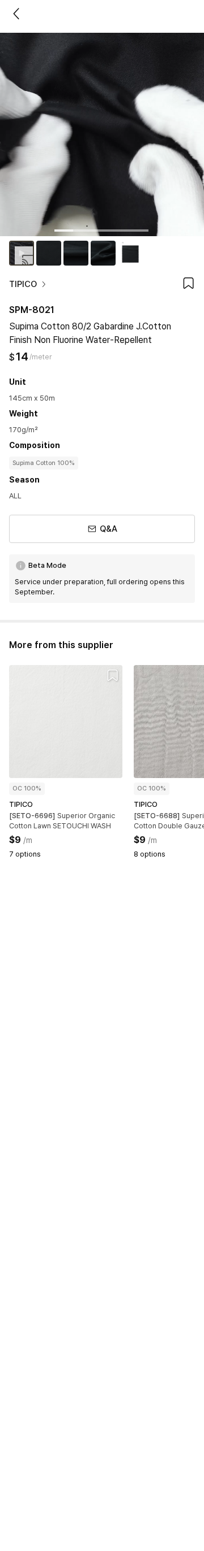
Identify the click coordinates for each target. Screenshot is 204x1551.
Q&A (108, 529)
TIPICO (23, 284)
